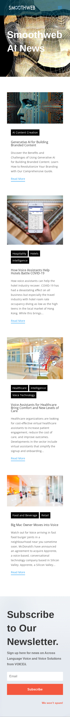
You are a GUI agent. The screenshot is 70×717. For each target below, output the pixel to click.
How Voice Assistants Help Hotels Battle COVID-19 (30, 271)
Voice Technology (23, 395)
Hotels (34, 253)
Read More (18, 179)
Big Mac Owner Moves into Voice (34, 525)
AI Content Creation (25, 132)
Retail (45, 515)
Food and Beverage (24, 515)
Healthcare (19, 388)
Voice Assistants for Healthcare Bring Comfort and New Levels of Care (35, 408)
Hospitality (19, 253)
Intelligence (20, 260)
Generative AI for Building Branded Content (29, 143)
